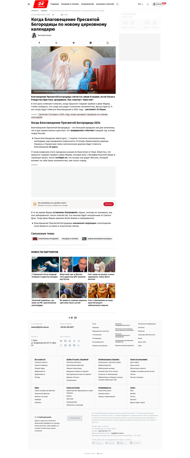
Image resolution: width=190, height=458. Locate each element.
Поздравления (87, 4)
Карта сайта (142, 342)
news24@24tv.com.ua (40, 327)
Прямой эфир (40, 368)
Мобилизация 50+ (104, 365)
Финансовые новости (138, 368)
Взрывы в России (73, 377)
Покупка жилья (103, 394)
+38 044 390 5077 (67, 327)
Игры (140, 345)
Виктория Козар (44, 35)
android (98, 443)
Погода (37, 377)
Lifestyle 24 (35, 10)
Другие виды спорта (137, 402)
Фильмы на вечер (41, 396)
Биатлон (133, 399)
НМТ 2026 (70, 399)
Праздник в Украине (70, 4)
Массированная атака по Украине (79, 374)
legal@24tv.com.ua (117, 433)
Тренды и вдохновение (106, 396)
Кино (37, 388)
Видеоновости (40, 371)
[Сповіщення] (147, 4)
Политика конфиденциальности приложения (122, 335)
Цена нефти (134, 362)
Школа (69, 396)
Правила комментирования (124, 345)
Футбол (133, 394)
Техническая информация (147, 324)
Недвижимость (104, 388)
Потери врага (71, 380)
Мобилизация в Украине (108, 359)
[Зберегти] (108, 43)
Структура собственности (146, 335)
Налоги (133, 374)
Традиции (54, 4)
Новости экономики (138, 359)
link (61, 341)
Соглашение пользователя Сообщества (124, 341)
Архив (140, 338)
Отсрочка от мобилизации (108, 374)
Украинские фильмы (42, 394)
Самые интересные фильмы (45, 391)
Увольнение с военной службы (109, 362)
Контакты (141, 327)
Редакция (95, 327)
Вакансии (141, 331)
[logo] (40, 4)
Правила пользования (99, 345)
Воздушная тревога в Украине (78, 371)
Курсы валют (135, 365)
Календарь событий (105, 4)
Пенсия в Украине (136, 377)
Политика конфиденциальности (122, 324)
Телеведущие (96, 338)
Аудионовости (40, 374)
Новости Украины (41, 365)
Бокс (132, 391)
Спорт (132, 388)
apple (110, 443)
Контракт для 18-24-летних (108, 371)
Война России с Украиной (77, 359)
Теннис (132, 396)
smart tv (122, 443)
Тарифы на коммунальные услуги (142, 371)
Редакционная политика (100, 331)
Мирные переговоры (74, 368)
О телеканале (96, 335)
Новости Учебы (73, 388)
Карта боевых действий (75, 365)
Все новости (40, 359)
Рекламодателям (98, 342)
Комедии (38, 399)
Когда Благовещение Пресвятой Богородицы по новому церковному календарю (77, 10)
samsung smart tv (135, 443)
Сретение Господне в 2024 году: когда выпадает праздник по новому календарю (69, 115)
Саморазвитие (72, 402)
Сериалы (38, 402)
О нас (94, 324)
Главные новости (41, 362)
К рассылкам (74, 418)
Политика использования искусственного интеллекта (124, 329)
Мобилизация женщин (106, 368)
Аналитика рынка (104, 391)
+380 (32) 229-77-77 (104, 431)
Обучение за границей (75, 405)
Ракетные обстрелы (74, 362)
